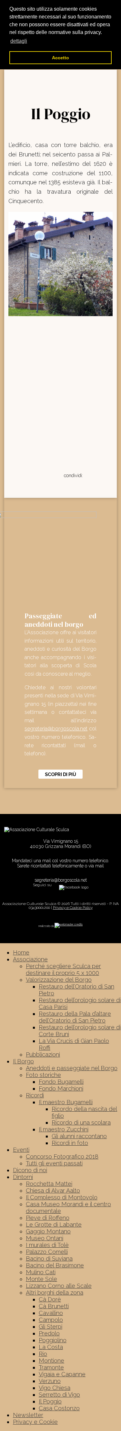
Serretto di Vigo (59, 1394)
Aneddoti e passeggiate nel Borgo (71, 1068)
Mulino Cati (40, 1272)
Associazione (30, 959)
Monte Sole (41, 1279)
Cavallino (51, 1313)
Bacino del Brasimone (55, 1265)
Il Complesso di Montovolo (61, 1197)
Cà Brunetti (54, 1306)
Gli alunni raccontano (79, 1136)
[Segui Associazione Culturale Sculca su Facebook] (73, 886)
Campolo (51, 1319)
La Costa (51, 1347)
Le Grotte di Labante (54, 1224)
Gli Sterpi (50, 1326)
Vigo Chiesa (54, 1387)
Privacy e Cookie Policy (73, 907)
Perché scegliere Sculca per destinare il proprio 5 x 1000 (63, 969)
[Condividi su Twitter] (95, 475)
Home (21, 952)
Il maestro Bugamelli (66, 1102)
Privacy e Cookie (35, 1421)
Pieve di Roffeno (47, 1217)
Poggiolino (52, 1340)
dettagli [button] (18, 41)
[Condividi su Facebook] (88, 475)
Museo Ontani (44, 1238)
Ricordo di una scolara (81, 1122)
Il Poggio (50, 1401)
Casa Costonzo (59, 1408)
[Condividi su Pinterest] (110, 475)
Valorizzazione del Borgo (59, 979)
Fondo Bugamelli (61, 1081)
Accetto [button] (60, 57)
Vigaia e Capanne (62, 1374)
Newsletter (28, 1415)
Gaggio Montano (48, 1231)
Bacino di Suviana (49, 1258)
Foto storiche (43, 1074)
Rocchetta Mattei (49, 1183)
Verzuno (50, 1381)
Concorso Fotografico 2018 (62, 1156)
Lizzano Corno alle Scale (59, 1285)
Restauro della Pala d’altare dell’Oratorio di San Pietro (75, 1017)
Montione (51, 1360)
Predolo (49, 1333)
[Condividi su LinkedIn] (103, 475)
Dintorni (23, 1176)
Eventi (21, 1149)
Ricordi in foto (70, 1142)
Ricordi (35, 1095)
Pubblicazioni (43, 1054)
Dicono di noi (30, 1170)
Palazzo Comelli (47, 1251)
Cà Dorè (50, 1299)
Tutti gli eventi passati (54, 1163)
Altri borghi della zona (54, 1292)
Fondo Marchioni (61, 1088)
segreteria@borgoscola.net (56, 729)
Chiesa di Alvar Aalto (53, 1190)
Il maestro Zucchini (63, 1129)
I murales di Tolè (47, 1245)
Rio (43, 1353)
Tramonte (51, 1367)
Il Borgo (23, 1061)
